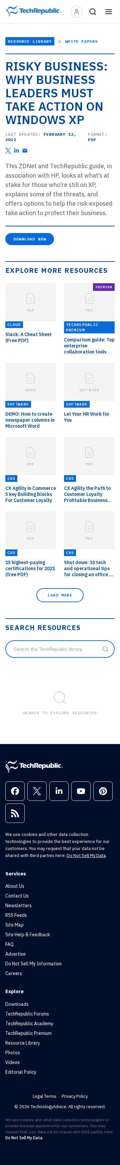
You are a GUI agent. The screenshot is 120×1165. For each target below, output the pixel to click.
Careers (13, 973)
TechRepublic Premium (28, 1033)
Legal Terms (44, 1096)
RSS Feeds (16, 915)
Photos (12, 1053)
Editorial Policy (20, 1072)
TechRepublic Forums (27, 1014)
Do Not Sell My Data (86, 855)
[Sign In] (77, 12)
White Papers (81, 41)
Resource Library (30, 41)
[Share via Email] (25, 150)
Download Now (29, 238)
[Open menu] (109, 12)
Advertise (15, 954)
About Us (14, 886)
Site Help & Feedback (27, 935)
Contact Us (17, 896)
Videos (12, 1062)
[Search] (93, 12)
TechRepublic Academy (29, 1024)
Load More (60, 595)
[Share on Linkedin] (16, 150)
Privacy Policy (75, 1096)
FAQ (9, 944)
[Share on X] (8, 150)
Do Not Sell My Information (33, 964)
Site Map (14, 925)
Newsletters (18, 906)
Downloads (17, 1004)
